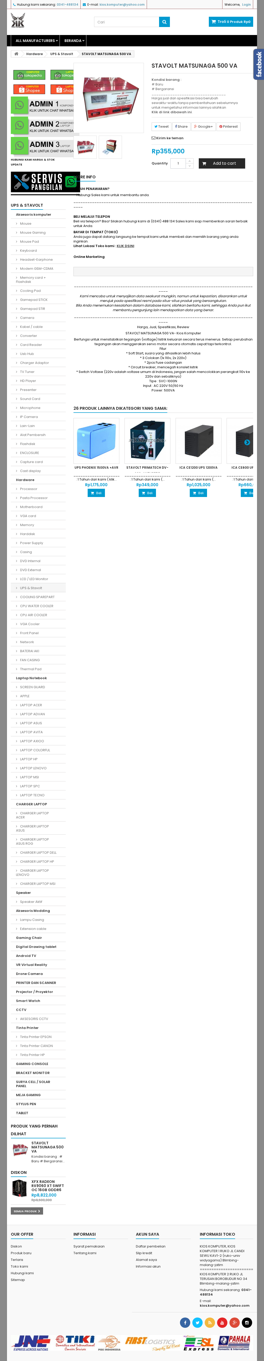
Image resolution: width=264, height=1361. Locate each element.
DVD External (30, 570)
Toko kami (19, 1266)
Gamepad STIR (32, 308)
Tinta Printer (27, 1027)
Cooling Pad (30, 290)
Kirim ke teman (170, 138)
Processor (28, 488)
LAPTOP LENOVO (33, 768)
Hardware (25, 479)
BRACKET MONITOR (33, 1072)
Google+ (205, 126)
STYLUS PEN (26, 1104)
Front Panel (29, 633)
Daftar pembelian (151, 1246)
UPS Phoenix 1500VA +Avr (96, 467)
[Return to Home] (16, 54)
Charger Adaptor (34, 362)
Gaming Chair (29, 937)
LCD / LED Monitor (33, 579)
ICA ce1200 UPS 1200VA (198, 467)
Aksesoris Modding (33, 910)
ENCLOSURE (29, 452)
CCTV (21, 1009)
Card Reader (30, 344)
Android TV (26, 955)
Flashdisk (27, 443)
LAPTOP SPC (29, 786)
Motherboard (31, 506)
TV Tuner (27, 371)
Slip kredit (144, 1253)
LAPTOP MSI (29, 777)
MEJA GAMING (28, 1095)
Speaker (23, 892)
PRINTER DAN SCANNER (36, 982)
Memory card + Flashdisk (31, 279)
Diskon (19, 1172)
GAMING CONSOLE (32, 1063)
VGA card (27, 515)
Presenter (28, 389)
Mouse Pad (29, 241)
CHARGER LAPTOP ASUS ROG (32, 841)
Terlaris (17, 1259)
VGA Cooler (29, 624)
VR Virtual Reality (31, 964)
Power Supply (31, 542)
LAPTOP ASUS (30, 723)
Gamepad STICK (33, 299)
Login (246, 4)
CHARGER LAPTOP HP (36, 861)
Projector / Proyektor (34, 991)
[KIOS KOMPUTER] (48, 20)
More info (84, 177)
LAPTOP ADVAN (32, 714)
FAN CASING (29, 660)
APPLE (24, 696)
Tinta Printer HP (32, 1054)
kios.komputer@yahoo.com (225, 1305)
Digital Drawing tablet (36, 946)
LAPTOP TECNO (32, 795)
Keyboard (28, 250)
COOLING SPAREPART (37, 597)
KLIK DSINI (125, 245)
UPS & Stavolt (30, 588)
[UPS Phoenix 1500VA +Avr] (96, 441)
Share (182, 126)
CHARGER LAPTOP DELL (37, 852)
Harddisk (27, 533)
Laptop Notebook (31, 678)
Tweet (163, 126)
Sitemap (18, 1279)
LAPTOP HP (28, 759)
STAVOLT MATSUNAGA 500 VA (47, 1147)
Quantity (160, 163)
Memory (26, 524)
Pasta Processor (33, 497)
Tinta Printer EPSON (35, 1036)
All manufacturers (35, 40)
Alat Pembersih (32, 434)
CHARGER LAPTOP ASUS (32, 828)
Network (26, 642)
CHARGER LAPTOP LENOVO (32, 872)
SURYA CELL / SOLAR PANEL (33, 1083)
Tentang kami (84, 1253)
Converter (28, 335)
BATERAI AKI (29, 651)
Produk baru (21, 1253)
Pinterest (230, 126)
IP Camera (28, 416)
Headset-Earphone (36, 259)
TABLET (22, 1113)
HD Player (27, 380)
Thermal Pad (30, 669)
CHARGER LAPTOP (31, 804)
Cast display (30, 470)
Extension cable (32, 928)
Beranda (72, 40)
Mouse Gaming (32, 232)
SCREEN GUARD (32, 687)
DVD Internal (29, 561)
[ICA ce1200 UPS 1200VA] (198, 441)
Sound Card (29, 398)
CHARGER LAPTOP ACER (32, 815)
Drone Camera (29, 973)
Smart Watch (28, 1000)
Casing (25, 551)
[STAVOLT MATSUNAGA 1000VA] (85, 147)
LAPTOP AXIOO (31, 741)
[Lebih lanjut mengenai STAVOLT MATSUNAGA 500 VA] (20, 1150)
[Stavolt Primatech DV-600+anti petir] (147, 441)
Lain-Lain (27, 425)
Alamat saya (146, 1259)
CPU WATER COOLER (36, 606)
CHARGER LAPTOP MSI (37, 883)
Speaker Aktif (30, 901)
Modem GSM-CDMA (36, 268)
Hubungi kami (22, 1273)
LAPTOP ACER (30, 705)
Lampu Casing (31, 919)
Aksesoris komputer (33, 214)
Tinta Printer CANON (36, 1045)
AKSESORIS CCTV (33, 1018)
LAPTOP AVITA (31, 732)
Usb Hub (26, 353)
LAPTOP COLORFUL (34, 750)
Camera (26, 317)
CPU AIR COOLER (33, 615)
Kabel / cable (31, 326)
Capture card (31, 461)
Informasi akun (148, 1266)
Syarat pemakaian (89, 1246)
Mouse (25, 223)
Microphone (29, 407)
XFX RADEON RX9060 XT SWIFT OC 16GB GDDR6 (47, 1185)
